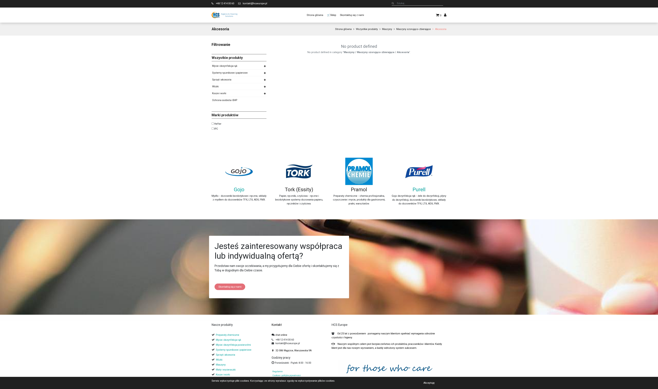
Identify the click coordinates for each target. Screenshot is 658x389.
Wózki (215, 86)
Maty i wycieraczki (226, 369)
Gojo (239, 189)
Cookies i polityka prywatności (286, 375)
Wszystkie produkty (367, 29)
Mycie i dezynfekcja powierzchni (233, 344)
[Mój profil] (445, 15)
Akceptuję (429, 382)
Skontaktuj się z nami (229, 286)
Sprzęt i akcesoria (221, 79)
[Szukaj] (393, 3)
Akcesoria (440, 29)
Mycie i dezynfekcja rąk (224, 66)
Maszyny (387, 29)
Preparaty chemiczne (228, 335)
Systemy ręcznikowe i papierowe (230, 72)
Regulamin (277, 371)
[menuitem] (315, 15)
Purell (419, 189)
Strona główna (343, 29)
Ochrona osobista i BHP (224, 100)
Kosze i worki (219, 93)
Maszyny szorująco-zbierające (413, 29)
